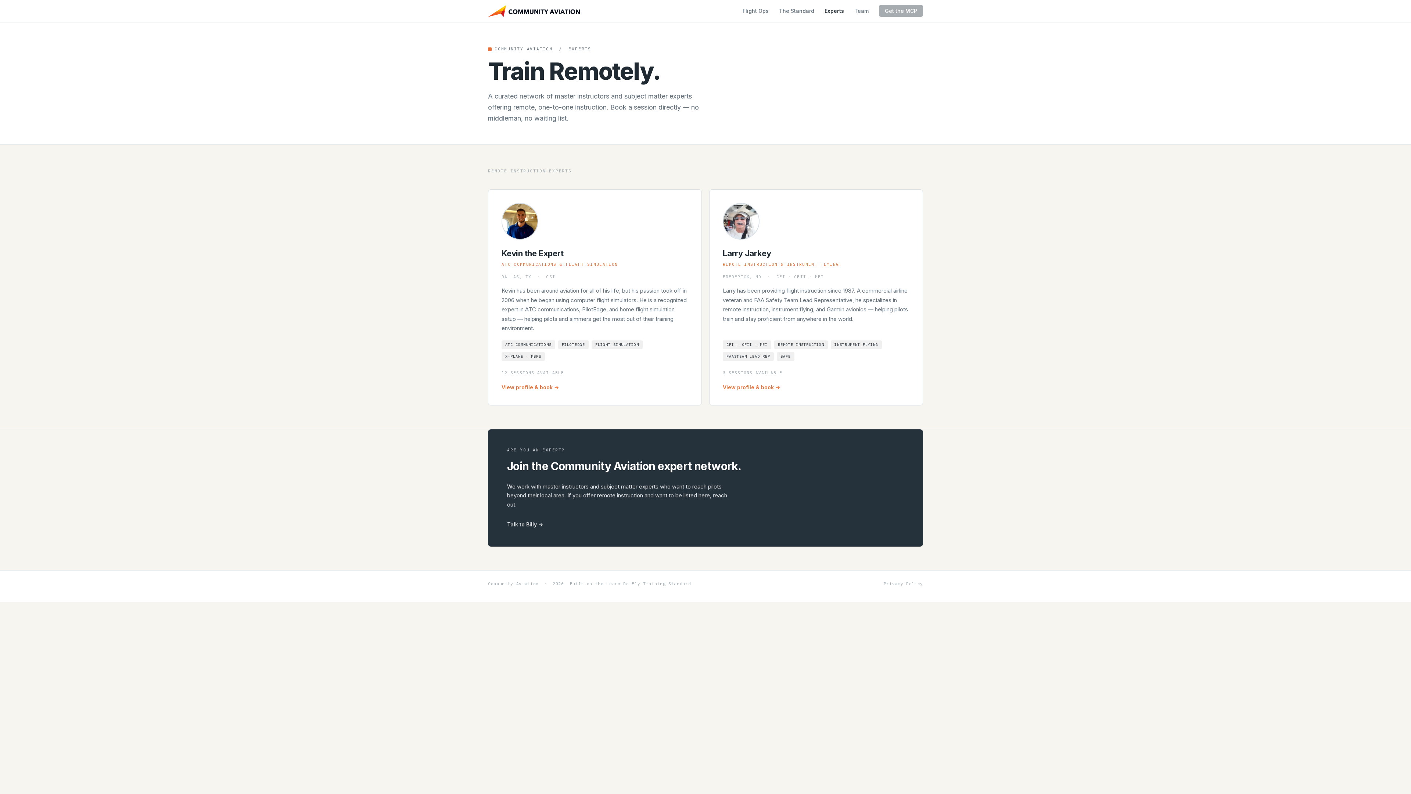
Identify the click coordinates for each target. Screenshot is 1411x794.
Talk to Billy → (525, 524)
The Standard (796, 11)
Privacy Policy (903, 583)
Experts (834, 11)
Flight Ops (756, 11)
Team (861, 11)
